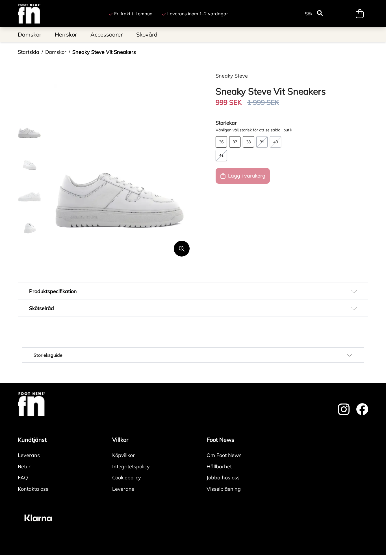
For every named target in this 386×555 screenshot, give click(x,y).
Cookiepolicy (126, 477)
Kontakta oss (33, 489)
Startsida (28, 52)
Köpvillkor (123, 455)
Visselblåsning (224, 489)
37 (235, 141)
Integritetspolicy (131, 466)
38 (248, 141)
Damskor (55, 52)
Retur (24, 466)
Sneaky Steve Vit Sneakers (104, 52)
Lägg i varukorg (246, 175)
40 (275, 141)
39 (262, 141)
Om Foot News (224, 455)
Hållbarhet (219, 466)
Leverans (29, 455)
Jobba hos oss (223, 477)
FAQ (23, 477)
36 (221, 141)
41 (221, 155)
